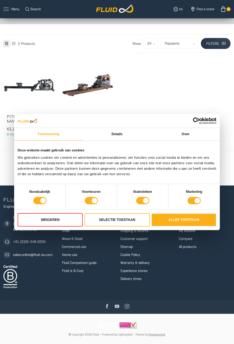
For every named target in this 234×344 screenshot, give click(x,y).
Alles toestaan (183, 220)
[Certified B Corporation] (10, 276)
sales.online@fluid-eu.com (33, 255)
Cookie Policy (130, 255)
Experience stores (134, 271)
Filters (213, 43)
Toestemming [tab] (48, 134)
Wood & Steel (72, 238)
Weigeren (50, 220)
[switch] (91, 200)
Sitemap (126, 247)
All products (188, 247)
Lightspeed (125, 334)
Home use (69, 255)
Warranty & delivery (135, 263)
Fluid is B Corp (72, 271)
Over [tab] (185, 134)
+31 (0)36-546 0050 (29, 241)
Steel (66, 230)
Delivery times (131, 279)
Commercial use (74, 247)
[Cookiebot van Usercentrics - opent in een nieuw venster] (196, 120)
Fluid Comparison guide (79, 263)
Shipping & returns (134, 230)
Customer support (134, 238)
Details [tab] (117, 134)
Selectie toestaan (117, 220)
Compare (185, 238)
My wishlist (187, 230)
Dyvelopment (157, 334)
